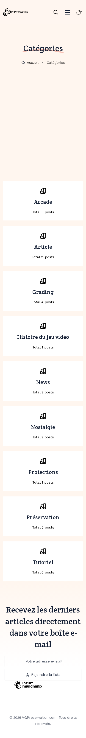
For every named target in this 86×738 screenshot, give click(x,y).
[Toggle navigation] (67, 11)
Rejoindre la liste (46, 674)
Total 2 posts (43, 387)
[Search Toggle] (56, 12)
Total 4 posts (43, 296)
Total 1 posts (43, 341)
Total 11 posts (43, 251)
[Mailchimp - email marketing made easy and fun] (28, 688)
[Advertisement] (43, 114)
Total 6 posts (43, 567)
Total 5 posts (43, 206)
